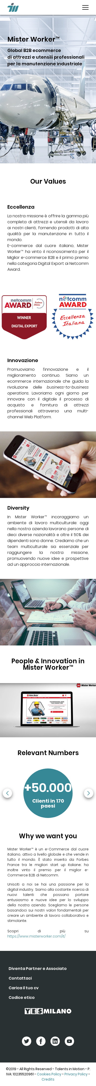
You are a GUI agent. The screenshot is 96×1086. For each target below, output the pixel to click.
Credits (48, 1079)
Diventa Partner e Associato (38, 968)
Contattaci (20, 978)
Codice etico (22, 997)
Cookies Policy (49, 1074)
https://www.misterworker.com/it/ (36, 936)
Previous (7, 793)
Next (88, 793)
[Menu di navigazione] (85, 7)
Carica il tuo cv (24, 988)
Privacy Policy (76, 1074)
